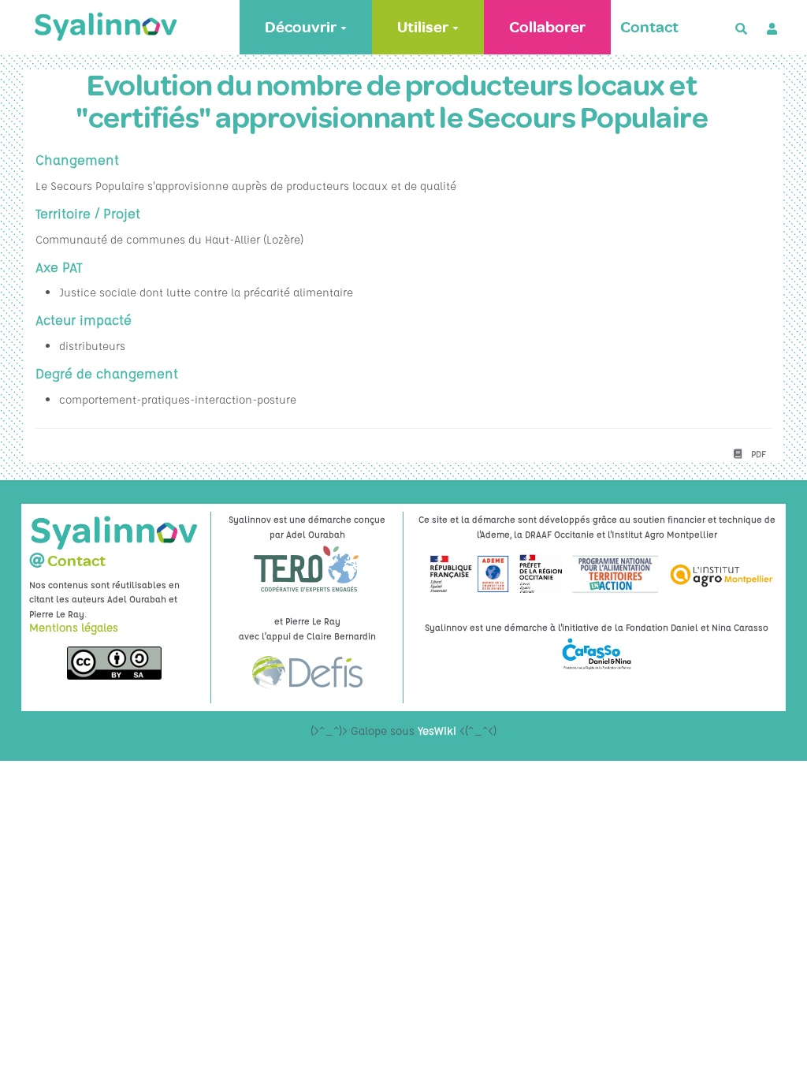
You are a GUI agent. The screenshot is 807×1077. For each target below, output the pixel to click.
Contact (649, 27)
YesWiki (437, 730)
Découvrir (301, 27)
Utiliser (422, 27)
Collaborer (547, 27)
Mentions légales (73, 627)
